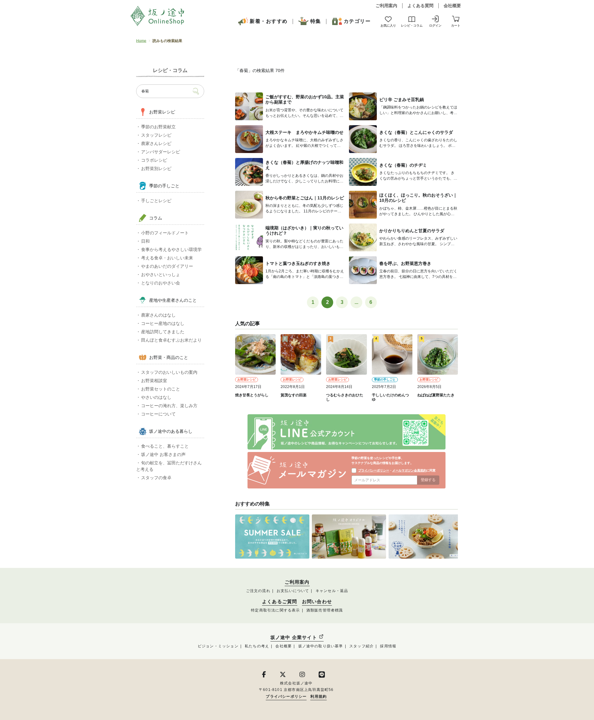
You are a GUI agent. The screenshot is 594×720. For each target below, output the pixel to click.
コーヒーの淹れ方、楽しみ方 (169, 405)
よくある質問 (420, 5)
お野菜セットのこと (160, 388)
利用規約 (318, 696)
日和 (145, 241)
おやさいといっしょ (160, 274)
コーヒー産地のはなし (162, 323)
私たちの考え (257, 646)
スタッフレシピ (156, 135)
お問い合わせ (317, 601)
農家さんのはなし (158, 315)
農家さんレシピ (156, 143)
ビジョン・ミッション (218, 646)
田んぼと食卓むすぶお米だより (171, 340)
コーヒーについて (158, 413)
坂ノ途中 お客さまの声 (163, 454)
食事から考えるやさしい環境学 (171, 249)
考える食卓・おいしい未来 (167, 257)
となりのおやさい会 (160, 282)
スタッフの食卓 (156, 477)
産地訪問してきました (162, 331)
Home (141, 41)
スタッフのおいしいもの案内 (169, 372)
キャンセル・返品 (332, 591)
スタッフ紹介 (361, 646)
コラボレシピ (154, 160)
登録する (428, 480)
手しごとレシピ (156, 200)
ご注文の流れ (258, 591)
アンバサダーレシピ (160, 151)
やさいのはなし (156, 397)
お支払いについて (293, 591)
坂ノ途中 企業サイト (294, 637)
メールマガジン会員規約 (409, 470)
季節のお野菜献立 (158, 126)
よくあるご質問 (279, 601)
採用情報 (388, 646)
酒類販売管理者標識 (324, 610)
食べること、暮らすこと (165, 446)
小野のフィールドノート (165, 232)
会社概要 (452, 5)
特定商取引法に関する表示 (275, 610)
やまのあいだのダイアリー (167, 266)
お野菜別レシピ (156, 168)
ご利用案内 (386, 5)
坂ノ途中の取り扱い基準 (320, 646)
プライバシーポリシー (373, 470)
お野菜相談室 (154, 380)
